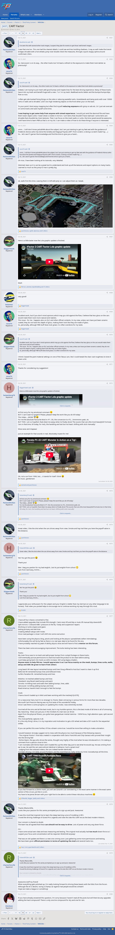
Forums (14, 14)
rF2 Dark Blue (7, 929)
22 (33, 33)
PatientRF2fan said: (26, 548)
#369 (111, 312)
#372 (111, 383)
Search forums (15, 18)
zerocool (6, 29)
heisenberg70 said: (26, 495)
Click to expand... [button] (65, 406)
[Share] (107, 38)
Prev (5, 33)
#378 (111, 804)
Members (38, 14)
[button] (31, 15)
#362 (111, 59)
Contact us (74, 929)
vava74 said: (24, 83)
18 (19, 33)
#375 (111, 544)
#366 (111, 177)
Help (104, 929)
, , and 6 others (33, 798)
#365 (111, 145)
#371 (111, 364)
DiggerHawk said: (25, 388)
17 (16, 33)
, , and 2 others (32, 847)
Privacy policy (96, 929)
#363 (111, 78)
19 (23, 33)
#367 (111, 237)
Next (38, 33)
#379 (111, 853)
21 (30, 33)
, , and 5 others (34, 231)
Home (5, 14)
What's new (25, 14)
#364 (111, 126)
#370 (111, 335)
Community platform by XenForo (57, 933)
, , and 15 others (35, 287)
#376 (111, 580)
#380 (111, 894)
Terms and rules (85, 929)
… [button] (12, 33)
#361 (111, 38)
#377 (111, 616)
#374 (111, 525)
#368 (111, 293)
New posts (4, 18)
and (29, 485)
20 (26, 33)
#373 (111, 491)
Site (109, 929)
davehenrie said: (25, 42)
